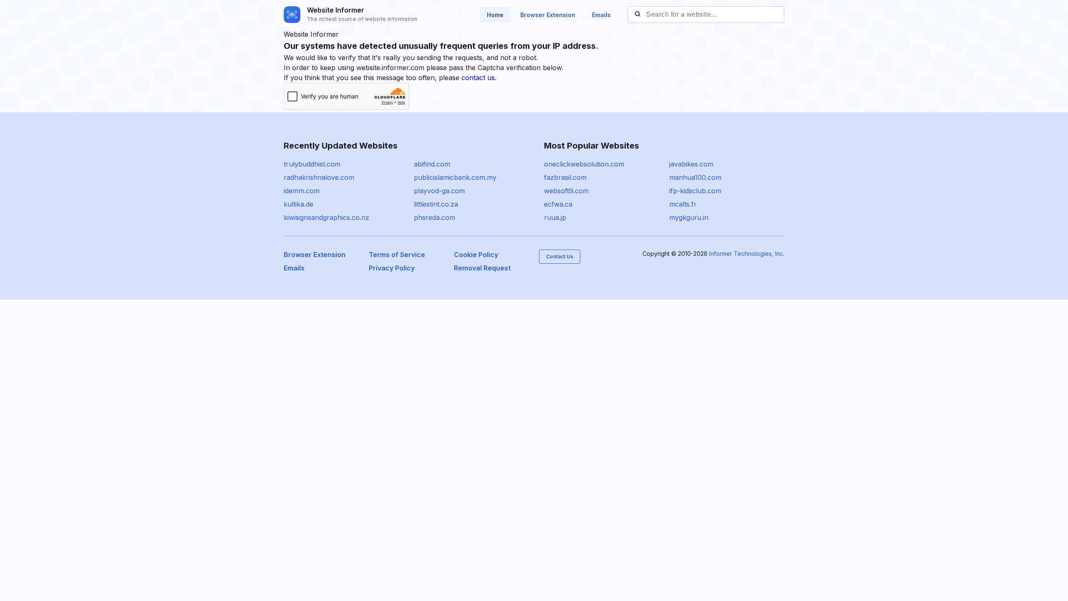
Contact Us (559, 256)
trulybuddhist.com (312, 164)
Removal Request (482, 268)
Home (495, 14)
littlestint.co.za (436, 204)
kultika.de (298, 204)
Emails (601, 14)
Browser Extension (547, 14)
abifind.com (432, 164)
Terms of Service (397, 254)
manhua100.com (695, 177)
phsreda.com (434, 217)
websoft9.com (566, 191)
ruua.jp (555, 217)
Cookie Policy (476, 254)
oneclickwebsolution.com (584, 164)
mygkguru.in (688, 217)
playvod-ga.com (439, 191)
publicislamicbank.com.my (455, 177)
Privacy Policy (392, 268)
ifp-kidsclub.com (695, 191)
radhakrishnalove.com (319, 177)
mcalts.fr (683, 204)
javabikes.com (691, 164)
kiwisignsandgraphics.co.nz (326, 217)
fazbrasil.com (565, 177)
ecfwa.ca (558, 204)
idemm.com (302, 191)
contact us (478, 77)
